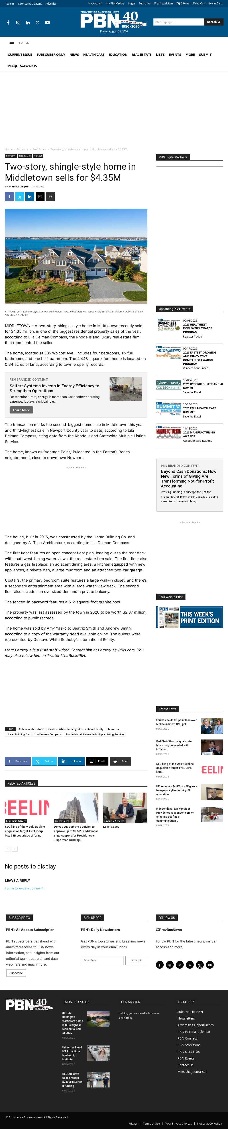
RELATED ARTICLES (21, 783)
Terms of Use (151, 1123)
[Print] (50, 196)
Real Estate (39, 149)
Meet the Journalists (191, 1071)
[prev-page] (7, 849)
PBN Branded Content (29, 379)
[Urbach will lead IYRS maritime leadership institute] (98, 1053)
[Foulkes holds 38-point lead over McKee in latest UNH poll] (212, 726)
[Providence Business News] (114, 19)
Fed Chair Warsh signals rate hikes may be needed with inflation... (174, 745)
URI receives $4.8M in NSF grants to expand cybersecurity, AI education (176, 790)
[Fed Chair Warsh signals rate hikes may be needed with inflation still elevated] (212, 747)
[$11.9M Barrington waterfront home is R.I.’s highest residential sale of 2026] (98, 1019)
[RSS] (190, 965)
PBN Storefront (188, 1045)
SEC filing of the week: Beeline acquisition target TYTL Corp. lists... (175, 767)
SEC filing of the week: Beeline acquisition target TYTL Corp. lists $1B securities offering (25, 831)
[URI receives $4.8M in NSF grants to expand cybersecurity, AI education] (212, 792)
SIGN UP (136, 960)
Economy (22, 149)
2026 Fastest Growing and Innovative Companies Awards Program (199, 358)
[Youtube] (47, 23)
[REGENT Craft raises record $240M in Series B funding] (98, 1079)
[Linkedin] (28, 23)
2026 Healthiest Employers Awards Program (197, 328)
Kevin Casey (111, 826)
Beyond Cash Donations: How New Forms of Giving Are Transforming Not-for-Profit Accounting (188, 479)
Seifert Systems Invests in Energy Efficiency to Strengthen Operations (54, 388)
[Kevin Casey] (125, 808)
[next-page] (15, 849)
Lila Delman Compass (48, 734)
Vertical (38, 155)
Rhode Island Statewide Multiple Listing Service (95, 734)
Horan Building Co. (18, 734)
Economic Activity (16, 821)
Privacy (132, 1123)
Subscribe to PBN (190, 1012)
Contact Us (185, 1065)
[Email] (40, 196)
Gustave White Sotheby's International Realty (75, 729)
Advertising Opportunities (195, 1025)
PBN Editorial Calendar (193, 1032)
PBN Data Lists (188, 1051)
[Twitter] (37, 23)
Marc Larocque (18, 186)
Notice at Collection (209, 1123)
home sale (114, 729)
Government (62, 821)
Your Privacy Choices (178, 1123)
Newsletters (186, 1018)
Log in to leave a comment (24, 888)
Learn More (21, 410)
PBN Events (186, 1058)
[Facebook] (8, 23)
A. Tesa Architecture (30, 729)
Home (9, 149)
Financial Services (114, 821)
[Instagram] (18, 23)
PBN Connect (187, 1038)
